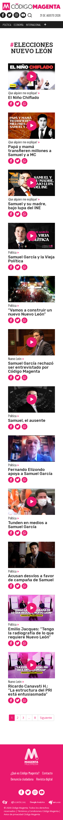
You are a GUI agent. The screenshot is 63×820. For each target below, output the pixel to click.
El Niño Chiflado (23, 97)
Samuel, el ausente (26, 420)
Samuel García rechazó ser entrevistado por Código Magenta (30, 367)
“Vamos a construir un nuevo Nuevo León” (30, 312)
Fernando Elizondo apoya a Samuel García (30, 471)
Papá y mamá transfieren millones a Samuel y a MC (29, 150)
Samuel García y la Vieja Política (31, 259)
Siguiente (46, 718)
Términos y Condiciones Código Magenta (38, 811)
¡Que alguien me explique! (22, 93)
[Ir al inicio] (31, 6)
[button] (45, 24)
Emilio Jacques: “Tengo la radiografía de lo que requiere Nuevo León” (31, 633)
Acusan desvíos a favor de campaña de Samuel (31, 578)
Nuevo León (15, 358)
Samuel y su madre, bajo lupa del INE (27, 206)
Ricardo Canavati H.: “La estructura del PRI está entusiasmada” (30, 690)
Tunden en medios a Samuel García (27, 524)
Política (12, 252)
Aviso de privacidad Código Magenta (22, 814)
